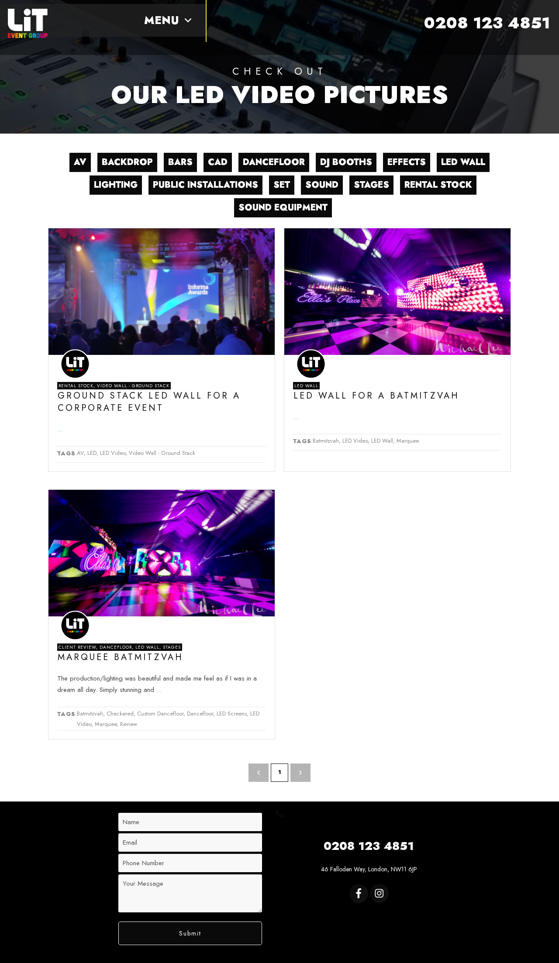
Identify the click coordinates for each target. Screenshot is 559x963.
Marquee (408, 441)
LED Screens (232, 713)
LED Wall (306, 385)
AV (80, 453)
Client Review (77, 647)
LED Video (112, 453)
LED (92, 453)
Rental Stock (76, 385)
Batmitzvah (326, 441)
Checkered (120, 713)
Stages (172, 647)
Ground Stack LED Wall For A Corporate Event (149, 401)
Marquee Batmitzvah (120, 657)
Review (128, 724)
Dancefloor (116, 647)
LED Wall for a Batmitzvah (376, 395)
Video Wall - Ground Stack (133, 385)
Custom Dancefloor (160, 713)
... (59, 429)
